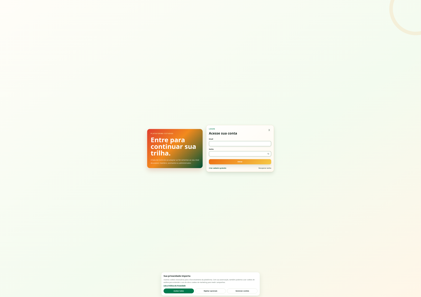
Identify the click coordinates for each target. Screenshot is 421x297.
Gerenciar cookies (242, 291)
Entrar (240, 162)
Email (211, 139)
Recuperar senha (265, 168)
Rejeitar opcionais (210, 291)
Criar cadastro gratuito (217, 168)
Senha (211, 149)
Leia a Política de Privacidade (175, 286)
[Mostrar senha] (268, 154)
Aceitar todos (179, 291)
